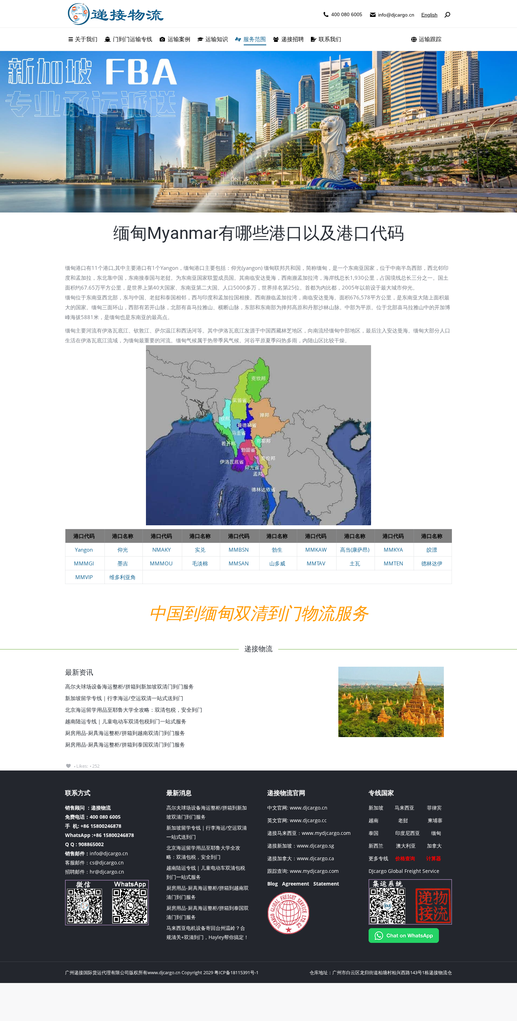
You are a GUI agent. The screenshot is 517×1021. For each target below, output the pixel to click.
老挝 (403, 820)
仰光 (122, 549)
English (429, 15)
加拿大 (434, 845)
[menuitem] (83, 39)
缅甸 (436, 833)
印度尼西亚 (407, 833)
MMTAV (316, 563)
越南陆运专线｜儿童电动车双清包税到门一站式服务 (125, 721)
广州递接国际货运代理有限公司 (97, 972)
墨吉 (122, 563)
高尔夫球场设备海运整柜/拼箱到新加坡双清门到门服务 (129, 686)
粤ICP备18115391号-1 (236, 972)
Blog (272, 883)
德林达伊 (431, 563)
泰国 (373, 833)
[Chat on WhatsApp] (404, 941)
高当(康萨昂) (354, 549)
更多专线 (378, 858)
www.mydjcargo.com (326, 833)
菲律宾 (434, 807)
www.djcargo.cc (308, 820)
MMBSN (239, 549)
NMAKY (161, 549)
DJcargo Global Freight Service (404, 871)
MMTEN (393, 563)
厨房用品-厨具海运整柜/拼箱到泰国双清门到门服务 (125, 744)
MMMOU (161, 563)
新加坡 (376, 807)
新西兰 (376, 845)
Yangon (84, 549)
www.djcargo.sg (315, 845)
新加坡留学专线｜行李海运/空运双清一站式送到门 (124, 698)
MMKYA (393, 549)
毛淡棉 (200, 563)
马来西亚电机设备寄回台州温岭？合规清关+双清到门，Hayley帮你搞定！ (207, 932)
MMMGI (84, 563)
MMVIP (84, 577)
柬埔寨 (435, 820)
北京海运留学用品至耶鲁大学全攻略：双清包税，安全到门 (133, 709)
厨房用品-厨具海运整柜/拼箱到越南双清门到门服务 (125, 732)
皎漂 (432, 549)
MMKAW (316, 549)
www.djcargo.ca (315, 858)
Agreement (295, 883)
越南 (373, 820)
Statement (326, 883)
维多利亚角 (122, 577)
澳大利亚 (406, 845)
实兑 (200, 549)
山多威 (277, 563)
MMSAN (239, 563)
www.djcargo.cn (307, 807)
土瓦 (355, 563)
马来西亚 (405, 807)
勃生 (277, 549)
